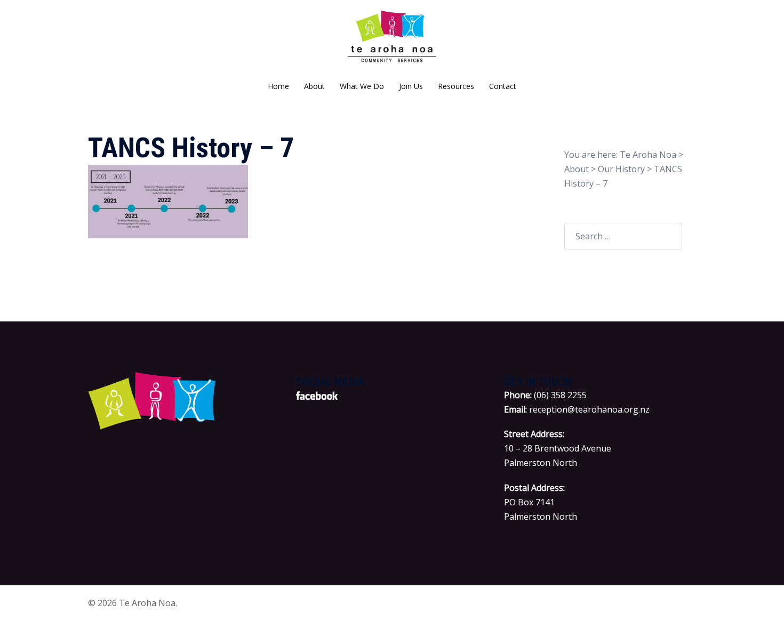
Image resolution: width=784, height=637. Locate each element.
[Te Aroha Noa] (392, 40)
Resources (456, 86)
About (314, 86)
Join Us (411, 86)
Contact (502, 86)
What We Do (362, 86)
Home (278, 86)
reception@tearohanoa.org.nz (589, 409)
